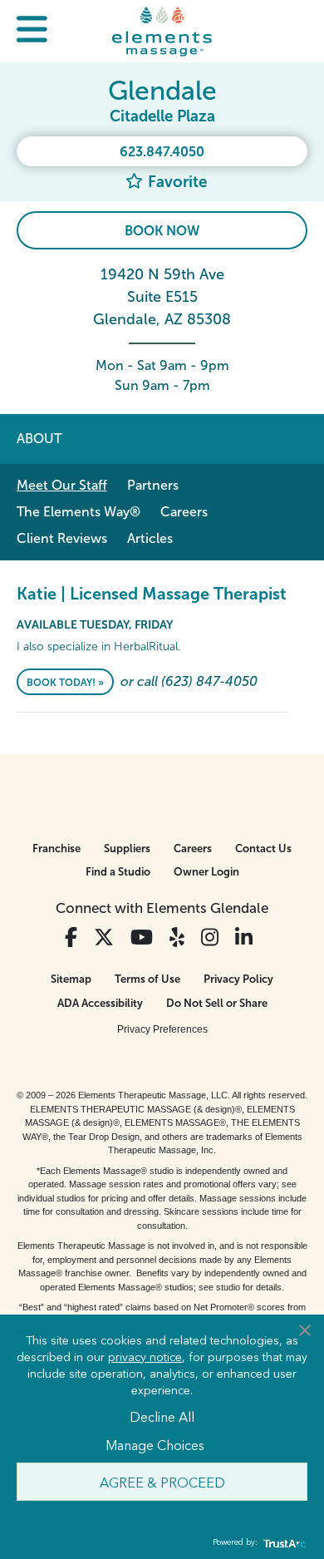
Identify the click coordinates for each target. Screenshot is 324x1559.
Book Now (162, 231)
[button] (32, 31)
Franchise (56, 848)
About (39, 439)
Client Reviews (62, 538)
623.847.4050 (162, 152)
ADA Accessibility (100, 1003)
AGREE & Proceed (162, 1482)
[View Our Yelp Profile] (177, 937)
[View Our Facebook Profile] (71, 937)
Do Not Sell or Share (217, 1003)
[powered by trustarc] (282, 1543)
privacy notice (145, 1356)
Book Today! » (65, 682)
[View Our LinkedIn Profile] (243, 937)
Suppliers (127, 848)
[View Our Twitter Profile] (103, 937)
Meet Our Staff (62, 485)
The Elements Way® (78, 512)
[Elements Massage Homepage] (162, 31)
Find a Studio (118, 872)
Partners (153, 485)
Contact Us (263, 848)
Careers (184, 512)
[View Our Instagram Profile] (209, 937)
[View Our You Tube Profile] (142, 937)
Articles (150, 538)
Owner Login (206, 872)
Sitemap (71, 979)
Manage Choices (155, 1444)
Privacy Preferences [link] (162, 1029)
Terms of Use (147, 979)
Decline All (162, 1416)
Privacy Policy (238, 979)
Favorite (175, 181)
